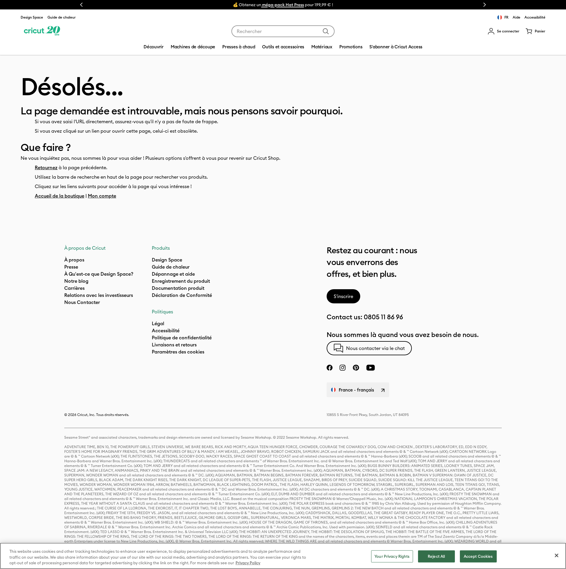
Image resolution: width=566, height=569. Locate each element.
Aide (516, 17)
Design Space (32, 17)
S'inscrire (343, 296)
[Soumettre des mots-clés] (326, 31)
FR (506, 17)
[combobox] (283, 31)
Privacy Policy (248, 562)
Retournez (46, 167)
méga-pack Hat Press (282, 4)
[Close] (556, 555)
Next (484, 5)
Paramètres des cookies (178, 352)
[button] (503, 31)
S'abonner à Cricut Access (395, 47)
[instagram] (342, 368)
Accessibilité (534, 17)
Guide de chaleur (61, 17)
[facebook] (330, 368)
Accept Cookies (478, 556)
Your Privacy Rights (391, 556)
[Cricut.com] (42, 31)
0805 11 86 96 (383, 317)
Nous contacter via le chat (375, 348)
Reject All (436, 556)
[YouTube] (370, 368)
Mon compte (102, 196)
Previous (81, 5)
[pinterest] (356, 368)
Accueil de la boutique (59, 196)
